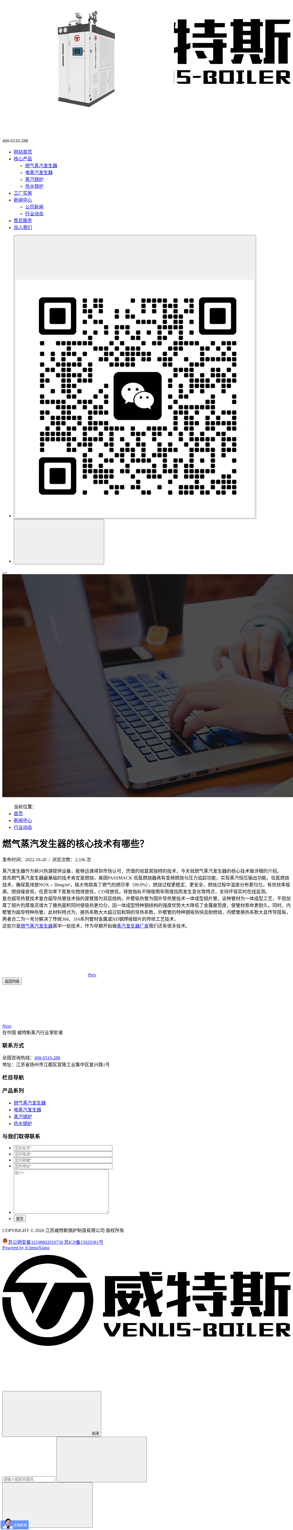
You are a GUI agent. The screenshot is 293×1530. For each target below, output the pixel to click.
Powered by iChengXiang (26, 1247)
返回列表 (12, 981)
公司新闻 (34, 206)
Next (6, 1026)
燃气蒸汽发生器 (41, 165)
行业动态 (34, 213)
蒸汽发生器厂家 (133, 926)
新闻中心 (23, 820)
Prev (92, 974)
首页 (18, 813)
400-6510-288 (47, 1057)
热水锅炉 (34, 186)
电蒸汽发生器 (39, 172)
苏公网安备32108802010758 (36, 1242)
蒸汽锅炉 (34, 179)
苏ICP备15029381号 (83, 1242)
